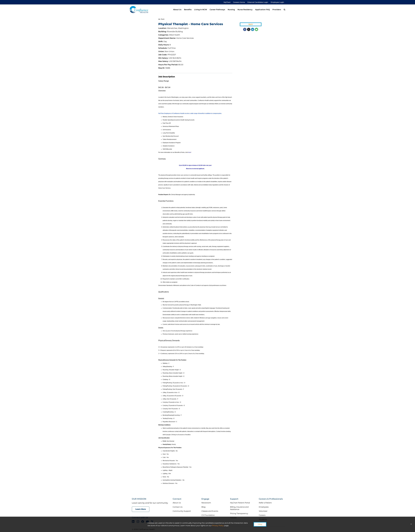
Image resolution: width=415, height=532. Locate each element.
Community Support (182, 511)
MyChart (227, 2)
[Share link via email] (256, 29)
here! (189, 152)
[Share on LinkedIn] (253, 29)
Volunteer (263, 511)
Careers (262, 515)
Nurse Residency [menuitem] (245, 10)
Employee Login (277, 2)
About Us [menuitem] (177, 10)
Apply (250, 24)
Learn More (140, 509)
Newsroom (206, 503)
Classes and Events (209, 511)
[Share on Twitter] (249, 29)
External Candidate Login (257, 2)
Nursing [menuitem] (231, 10)
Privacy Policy (218, 526)
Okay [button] (260, 524)
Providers (276, 10)
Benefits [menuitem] (188, 10)
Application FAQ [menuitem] (262, 10)
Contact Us (177, 507)
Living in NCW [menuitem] (200, 10)
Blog (203, 507)
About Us (177, 503)
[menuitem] (284, 9)
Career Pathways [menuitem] (217, 10)
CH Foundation (208, 515)
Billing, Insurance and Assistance (239, 508)
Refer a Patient (265, 503)
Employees (264, 507)
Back (162, 19)
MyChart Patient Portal (240, 503)
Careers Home (239, 2)
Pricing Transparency (239, 513)
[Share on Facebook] (245, 29)
